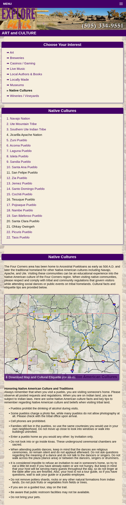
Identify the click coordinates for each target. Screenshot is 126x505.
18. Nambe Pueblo (20, 210)
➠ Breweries (15, 58)
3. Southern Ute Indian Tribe (26, 129)
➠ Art (10, 52)
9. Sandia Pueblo (19, 161)
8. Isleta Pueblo (17, 156)
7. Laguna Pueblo (19, 151)
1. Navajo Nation (18, 118)
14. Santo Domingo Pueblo (26, 189)
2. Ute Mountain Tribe (22, 124)
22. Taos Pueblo (18, 237)
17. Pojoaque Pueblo (21, 205)
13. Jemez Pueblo (19, 183)
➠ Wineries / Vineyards (23, 96)
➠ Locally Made (18, 79)
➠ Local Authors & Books (24, 74)
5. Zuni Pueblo (17, 140)
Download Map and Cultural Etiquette (40, 377)
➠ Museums (15, 85)
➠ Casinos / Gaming (21, 63)
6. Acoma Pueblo (19, 145)
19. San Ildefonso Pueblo (24, 215)
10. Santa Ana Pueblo (22, 167)
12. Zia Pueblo (17, 178)
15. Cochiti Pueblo (19, 194)
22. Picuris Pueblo (19, 232)
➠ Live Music (16, 68)
